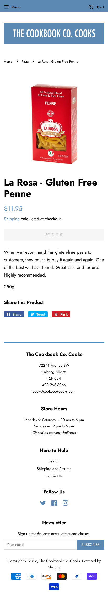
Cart (100, 7)
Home (8, 61)
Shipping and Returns (54, 468)
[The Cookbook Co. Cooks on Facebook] (54, 504)
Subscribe (90, 544)
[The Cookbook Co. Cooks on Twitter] (43, 504)
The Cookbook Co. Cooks (59, 560)
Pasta (25, 61)
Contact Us (54, 476)
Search (54, 461)
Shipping (12, 219)
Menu (15, 7)
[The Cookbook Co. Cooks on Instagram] (65, 504)
